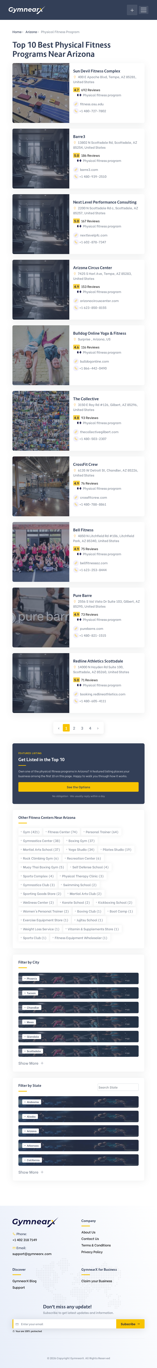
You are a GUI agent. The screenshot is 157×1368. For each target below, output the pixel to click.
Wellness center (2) (38, 902)
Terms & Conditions (96, 1245)
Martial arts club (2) (86, 893)
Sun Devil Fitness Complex (96, 71)
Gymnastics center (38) (41, 840)
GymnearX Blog (24, 1280)
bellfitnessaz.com (93, 562)
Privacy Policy (92, 1251)
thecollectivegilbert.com (99, 431)
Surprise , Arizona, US (93, 339)
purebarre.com (91, 628)
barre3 (79, 136)
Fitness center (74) (63, 831)
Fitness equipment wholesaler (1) (81, 937)
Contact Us (90, 1238)
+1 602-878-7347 (92, 242)
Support (18, 1287)
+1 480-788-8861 (92, 504)
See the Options (78, 787)
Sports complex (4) (38, 876)
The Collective (86, 399)
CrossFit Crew (85, 464)
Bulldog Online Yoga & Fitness (99, 333)
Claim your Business (96, 1280)
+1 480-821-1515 (92, 635)
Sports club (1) (35, 937)
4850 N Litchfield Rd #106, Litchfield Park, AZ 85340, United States (103, 538)
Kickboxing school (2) (115, 902)
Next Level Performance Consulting (105, 202)
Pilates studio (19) (117, 849)
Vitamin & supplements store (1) (93, 928)
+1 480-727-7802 (92, 110)
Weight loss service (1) (41, 928)
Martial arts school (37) (41, 849)
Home (17, 31)
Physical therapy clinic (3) (83, 876)
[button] (31, 1063)
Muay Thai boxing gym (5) (43, 867)
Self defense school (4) (90, 867)
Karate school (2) (76, 902)
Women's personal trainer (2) (46, 911)
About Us (88, 1232)
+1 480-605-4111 (92, 700)
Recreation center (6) (84, 858)
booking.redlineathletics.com (102, 694)
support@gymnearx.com (32, 1253)
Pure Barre (82, 595)
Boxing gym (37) (82, 840)
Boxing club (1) (89, 911)
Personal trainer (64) (102, 831)
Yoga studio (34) (81, 849)
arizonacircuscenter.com (99, 300)
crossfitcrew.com (93, 497)
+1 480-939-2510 (92, 176)
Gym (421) (31, 831)
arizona (31, 31)
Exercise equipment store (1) (45, 919)
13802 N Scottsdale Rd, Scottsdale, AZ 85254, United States (105, 145)
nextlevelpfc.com (93, 235)
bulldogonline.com (94, 361)
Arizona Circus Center (92, 267)
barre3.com (88, 169)
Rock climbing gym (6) (41, 858)
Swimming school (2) (80, 884)
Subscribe (128, 1324)
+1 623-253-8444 (93, 569)
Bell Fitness (83, 530)
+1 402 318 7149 (24, 1239)
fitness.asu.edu (91, 103)
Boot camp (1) (121, 911)
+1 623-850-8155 (92, 307)
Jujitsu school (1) (90, 919)
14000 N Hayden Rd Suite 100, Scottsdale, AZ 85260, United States (101, 669)
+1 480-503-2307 (92, 438)
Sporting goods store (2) (42, 893)
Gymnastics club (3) (39, 884)
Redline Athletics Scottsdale (98, 661)
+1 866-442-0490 (93, 368)
